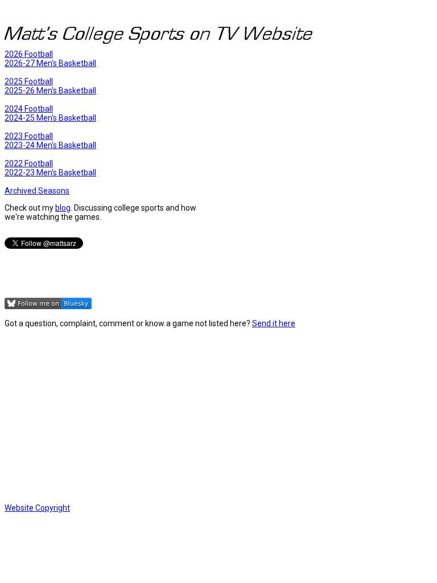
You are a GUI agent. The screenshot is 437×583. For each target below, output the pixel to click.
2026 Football (29, 54)
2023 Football (29, 136)
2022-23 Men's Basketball (50, 172)
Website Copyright (37, 507)
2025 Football (29, 81)
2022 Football (29, 163)
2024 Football (29, 108)
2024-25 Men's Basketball (50, 117)
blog (63, 207)
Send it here (273, 323)
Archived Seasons (37, 190)
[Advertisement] (218, 415)
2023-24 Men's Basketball (50, 145)
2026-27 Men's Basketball (50, 63)
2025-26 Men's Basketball (50, 90)
